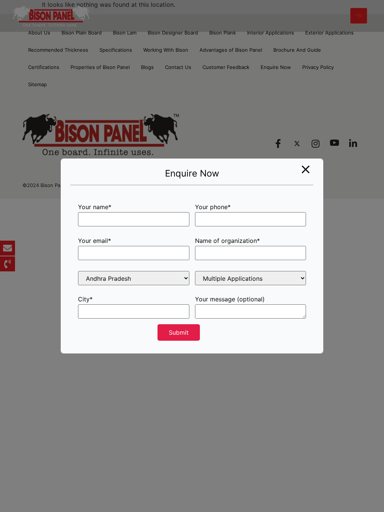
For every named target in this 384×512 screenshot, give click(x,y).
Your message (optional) (230, 299)
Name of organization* (227, 241)
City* (85, 299)
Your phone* (213, 207)
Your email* (94, 241)
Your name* (94, 207)
